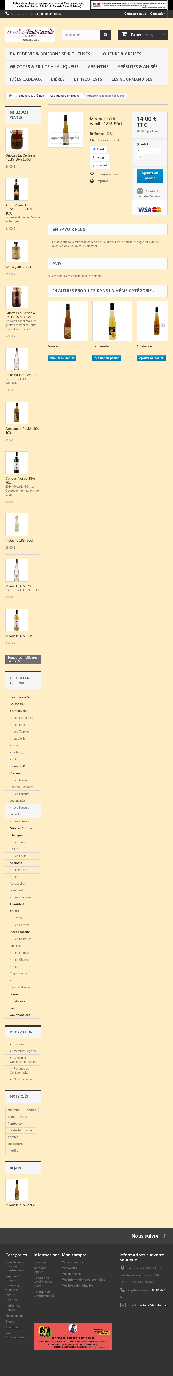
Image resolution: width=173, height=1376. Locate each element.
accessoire (15, 1144)
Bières (58, 79)
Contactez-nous (135, 13)
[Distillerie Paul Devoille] (30, 34)
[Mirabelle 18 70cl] (16, 620)
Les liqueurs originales (19, 811)
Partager (100, 157)
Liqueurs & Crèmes (120, 54)
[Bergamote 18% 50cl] (112, 321)
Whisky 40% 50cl (18, 267)
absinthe (14, 1110)
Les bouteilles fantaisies (21, 942)
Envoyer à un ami (109, 174)
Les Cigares (21, 959)
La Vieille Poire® (17, 742)
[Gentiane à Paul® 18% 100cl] (16, 413)
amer (29, 1130)
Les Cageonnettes (19, 970)
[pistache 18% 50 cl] (16, 524)
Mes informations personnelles (83, 1279)
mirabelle (14, 1130)
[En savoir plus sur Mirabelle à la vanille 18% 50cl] (16, 1190)
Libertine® (20, 870)
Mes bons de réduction (78, 1285)
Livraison (19, 1044)
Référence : (97, 133)
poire (23, 1116)
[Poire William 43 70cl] (16, 359)
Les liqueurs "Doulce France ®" (22, 783)
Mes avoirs (69, 1268)
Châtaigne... (146, 346)
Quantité (142, 144)
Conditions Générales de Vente (43, 1282)
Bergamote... (101, 346)
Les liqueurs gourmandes (19, 797)
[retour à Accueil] (10, 96)
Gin (15, 759)
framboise (15, 1123)
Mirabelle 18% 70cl (19, 636)
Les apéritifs (21, 925)
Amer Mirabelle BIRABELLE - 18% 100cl (19, 209)
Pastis (17, 918)
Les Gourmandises (132, 79)
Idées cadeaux (26, 79)
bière (11, 1116)
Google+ (101, 165)
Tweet (100, 149)
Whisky (18, 752)
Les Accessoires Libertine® (18, 883)
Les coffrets (21, 952)
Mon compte (74, 1254)
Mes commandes (73, 1262)
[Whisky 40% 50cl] (16, 251)
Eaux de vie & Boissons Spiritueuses (50, 54)
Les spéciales (22, 897)
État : (93, 140)
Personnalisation (20, 987)
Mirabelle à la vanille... (21, 1205)
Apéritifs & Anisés (138, 66)
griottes (13, 1137)
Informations (22, 1032)
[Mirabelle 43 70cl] (16, 570)
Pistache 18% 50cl (19, 540)
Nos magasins (22, 1079)
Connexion (157, 13)
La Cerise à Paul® (19, 845)
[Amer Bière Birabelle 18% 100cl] (16, 189)
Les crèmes (21, 821)
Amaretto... (56, 346)
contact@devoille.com (153, 1305)
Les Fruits (20, 856)
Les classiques (23, 717)
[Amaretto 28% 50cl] (68, 321)
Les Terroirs (21, 731)
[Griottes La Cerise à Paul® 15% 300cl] (16, 297)
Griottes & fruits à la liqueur (44, 66)
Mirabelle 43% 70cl (19, 586)
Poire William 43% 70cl (22, 375)
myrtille (13, 1150)
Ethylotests (88, 79)
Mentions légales (24, 1051)
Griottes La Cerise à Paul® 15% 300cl (20, 315)
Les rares (19, 724)
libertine (30, 1110)
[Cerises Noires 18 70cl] (16, 462)
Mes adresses (71, 1274)
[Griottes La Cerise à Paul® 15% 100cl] (16, 139)
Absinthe (98, 66)
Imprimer (103, 181)
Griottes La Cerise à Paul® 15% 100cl (20, 157)
